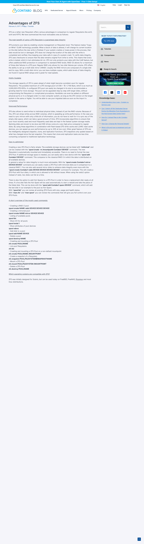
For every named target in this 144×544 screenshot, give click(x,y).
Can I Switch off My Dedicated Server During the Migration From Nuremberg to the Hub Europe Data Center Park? (116, 111)
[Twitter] (111, 92)
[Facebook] (105, 92)
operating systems (21, 274)
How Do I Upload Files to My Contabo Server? (114, 119)
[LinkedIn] (118, 92)
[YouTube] (125, 92)
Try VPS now (109, 41)
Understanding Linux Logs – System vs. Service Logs (115, 103)
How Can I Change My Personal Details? (115, 124)
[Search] (128, 27)
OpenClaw (75, 2)
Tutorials (31, 26)
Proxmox (79, 279)
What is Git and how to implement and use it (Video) (116, 129)
